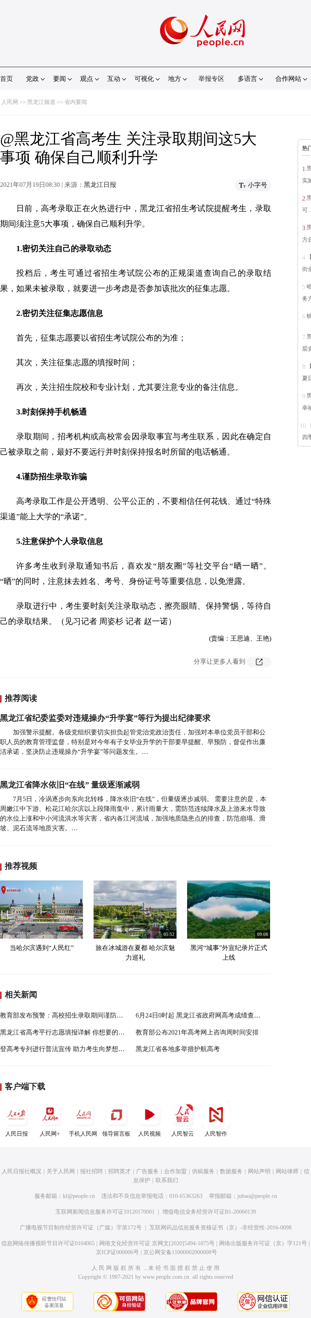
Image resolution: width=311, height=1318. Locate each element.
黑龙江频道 (41, 102)
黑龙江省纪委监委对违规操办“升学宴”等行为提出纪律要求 (105, 717)
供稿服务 (203, 1171)
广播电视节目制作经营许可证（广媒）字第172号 (81, 1228)
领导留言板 (116, 1134)
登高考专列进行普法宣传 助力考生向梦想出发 (65, 1048)
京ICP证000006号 (117, 1252)
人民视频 (149, 1134)
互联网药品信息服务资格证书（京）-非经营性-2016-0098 (220, 1228)
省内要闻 (75, 102)
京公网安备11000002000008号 (180, 1252)
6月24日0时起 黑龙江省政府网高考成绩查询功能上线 (211, 1015)
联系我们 (167, 1180)
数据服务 (231, 1171)
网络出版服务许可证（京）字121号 (263, 1243)
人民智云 (182, 1134)
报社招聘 (91, 1171)
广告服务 (147, 1171)
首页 (6, 78)
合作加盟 (175, 1171)
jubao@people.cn (257, 1196)
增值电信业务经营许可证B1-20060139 (209, 1212)
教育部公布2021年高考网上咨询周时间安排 (197, 1032)
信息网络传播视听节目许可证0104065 (48, 1243)
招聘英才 (119, 1171)
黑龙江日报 (100, 184)
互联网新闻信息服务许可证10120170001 (105, 1212)
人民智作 (215, 1134)
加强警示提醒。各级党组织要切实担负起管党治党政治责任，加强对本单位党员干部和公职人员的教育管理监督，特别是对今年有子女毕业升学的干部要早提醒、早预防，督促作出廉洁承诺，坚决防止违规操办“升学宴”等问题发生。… (133, 742)
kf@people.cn (79, 1196)
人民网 (9, 102)
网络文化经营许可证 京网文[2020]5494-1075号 (157, 1243)
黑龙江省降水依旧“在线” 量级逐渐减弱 (70, 784)
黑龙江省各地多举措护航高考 (178, 1048)
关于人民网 (61, 1171)
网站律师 (287, 1171)
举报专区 (211, 78)
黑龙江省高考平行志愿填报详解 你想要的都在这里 (72, 1032)
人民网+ (50, 1134)
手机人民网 (83, 1134)
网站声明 (259, 1171)
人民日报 (16, 1134)
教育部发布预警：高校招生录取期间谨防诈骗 (65, 1015)
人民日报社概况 (21, 1171)
